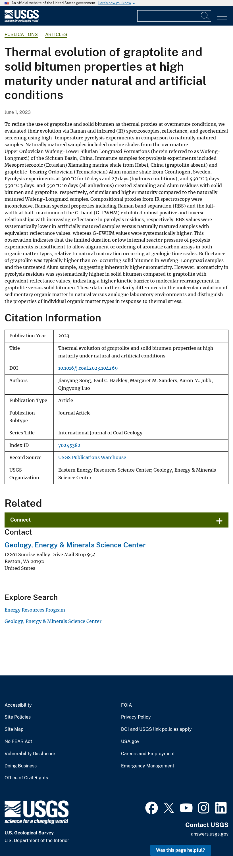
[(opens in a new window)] (151, 807)
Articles (56, 34)
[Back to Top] (212, 835)
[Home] (22, 21)
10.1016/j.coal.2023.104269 (88, 368)
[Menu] (222, 16)
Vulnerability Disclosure (30, 753)
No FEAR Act (18, 741)
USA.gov (130, 741)
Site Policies (18, 717)
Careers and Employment (148, 753)
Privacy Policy (136, 717)
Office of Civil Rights (26, 777)
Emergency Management (147, 766)
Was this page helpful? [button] (180, 850)
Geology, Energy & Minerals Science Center (75, 545)
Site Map (14, 729)
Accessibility (18, 705)
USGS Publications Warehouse (92, 457)
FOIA (126, 705)
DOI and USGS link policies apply (156, 729)
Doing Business (21, 766)
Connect (20, 520)
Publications (21, 34)
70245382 (69, 445)
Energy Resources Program (35, 610)
